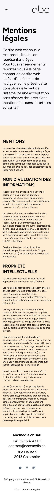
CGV (16, 489)
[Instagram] (27, 467)
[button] (6, 9)
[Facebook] (20, 467)
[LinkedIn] (33, 467)
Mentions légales (31, 489)
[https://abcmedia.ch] (40, 9)
